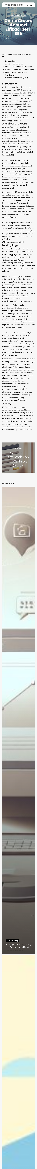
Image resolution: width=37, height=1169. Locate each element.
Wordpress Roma (13, 5)
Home (4, 54)
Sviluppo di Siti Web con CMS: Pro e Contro (18, 457)
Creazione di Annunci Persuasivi (18, 67)
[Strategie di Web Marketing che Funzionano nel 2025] (18, 720)
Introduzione (10, 61)
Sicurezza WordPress (18, 15)
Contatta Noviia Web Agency (16, 78)
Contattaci (6, 424)
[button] (31, 5)
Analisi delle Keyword (14, 64)
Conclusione (10, 75)
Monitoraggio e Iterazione (16, 72)
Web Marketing (12, 941)
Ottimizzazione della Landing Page (19, 69)
